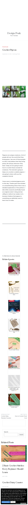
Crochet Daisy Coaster (12, 482)
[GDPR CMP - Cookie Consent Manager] (23, 503)
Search (6, 432)
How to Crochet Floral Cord (21, 417)
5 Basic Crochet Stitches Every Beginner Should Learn (13, 469)
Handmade (5, 47)
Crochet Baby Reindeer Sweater (6, 417)
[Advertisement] (14, 14)
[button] (6, 502)
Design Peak (14, 33)
